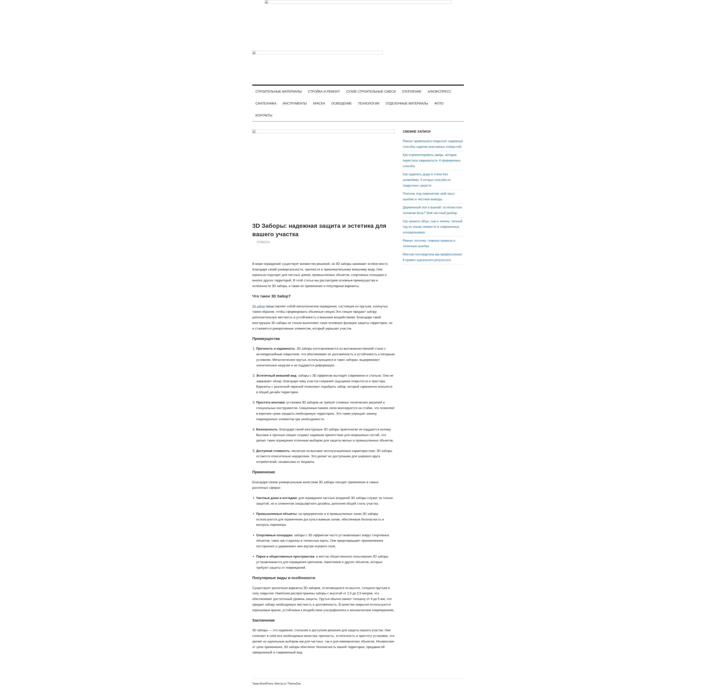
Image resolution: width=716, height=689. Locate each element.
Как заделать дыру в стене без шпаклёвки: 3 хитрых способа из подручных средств (427, 179)
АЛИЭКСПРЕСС (439, 91)
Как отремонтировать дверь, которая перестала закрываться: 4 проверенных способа (432, 160)
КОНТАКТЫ (263, 115)
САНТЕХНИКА (265, 103)
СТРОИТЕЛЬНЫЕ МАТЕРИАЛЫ (278, 91)
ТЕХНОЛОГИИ (368, 103)
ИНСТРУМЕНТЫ (295, 103)
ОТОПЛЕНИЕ (411, 91)
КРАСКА (319, 103)
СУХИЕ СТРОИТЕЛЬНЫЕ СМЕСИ (371, 91)
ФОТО (438, 103)
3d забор (258, 306)
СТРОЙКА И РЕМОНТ (324, 91)
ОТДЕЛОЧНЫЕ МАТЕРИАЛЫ (407, 103)
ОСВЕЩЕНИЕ (341, 103)
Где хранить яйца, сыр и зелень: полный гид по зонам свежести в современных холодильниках (432, 226)
